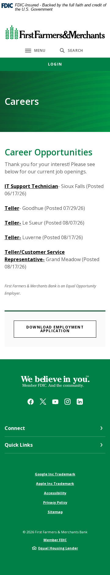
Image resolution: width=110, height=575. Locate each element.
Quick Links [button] (19, 445)
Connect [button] (15, 428)
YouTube (55, 402)
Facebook (31, 402)
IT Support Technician (31, 186)
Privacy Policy (55, 502)
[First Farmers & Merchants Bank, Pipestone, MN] (55, 31)
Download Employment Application (61, 329)
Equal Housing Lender (58, 548)
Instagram (67, 402)
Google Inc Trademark (55, 474)
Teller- (13, 222)
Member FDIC (55, 540)
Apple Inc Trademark (55, 483)
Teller (12, 208)
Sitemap (55, 511)
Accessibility (55, 493)
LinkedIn (80, 402)
